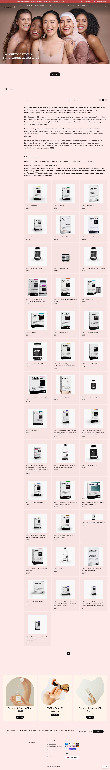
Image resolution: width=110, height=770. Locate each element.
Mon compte (31, 742)
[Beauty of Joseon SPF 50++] (90, 691)
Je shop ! (55, 74)
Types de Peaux (24, 5)
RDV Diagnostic (82, 5)
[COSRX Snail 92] (55, 691)
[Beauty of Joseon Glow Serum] (20, 691)
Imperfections (40, 5)
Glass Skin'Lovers (25, 9)
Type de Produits (66, 5)
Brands (53, 5)
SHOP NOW (20, 717)
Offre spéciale (41, 9)
